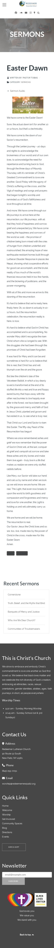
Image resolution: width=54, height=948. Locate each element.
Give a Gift (13, 847)
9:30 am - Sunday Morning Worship (23, 708)
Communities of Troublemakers (24, 629)
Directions (7, 832)
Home (5, 806)
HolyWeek (21, 553)
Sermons (26, 82)
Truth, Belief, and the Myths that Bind (26, 603)
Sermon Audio (17, 91)
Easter (10, 553)
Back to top (25, 934)
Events (5, 836)
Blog (4, 828)
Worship (6, 814)
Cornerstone (14, 594)
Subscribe (13, 881)
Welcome (7, 810)
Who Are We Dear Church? (21, 620)
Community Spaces (12, 823)
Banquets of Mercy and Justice (23, 611)
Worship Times (11, 700)
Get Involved (8, 819)
